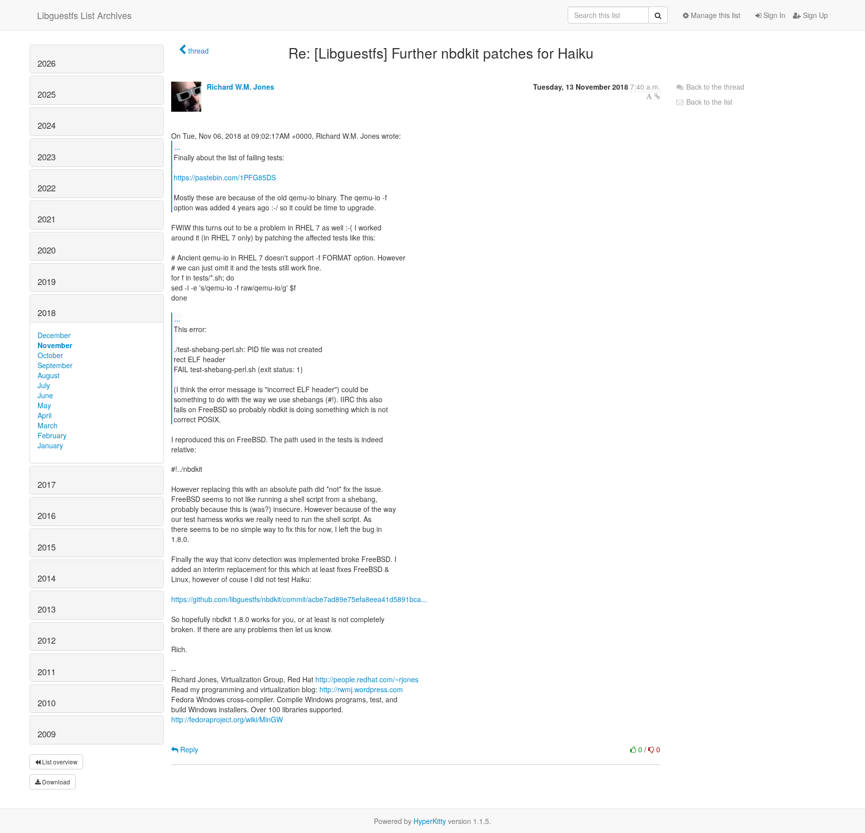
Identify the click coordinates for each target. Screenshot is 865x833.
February (52, 435)
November (55, 345)
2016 (47, 515)
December (54, 335)
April (45, 415)
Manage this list (714, 15)
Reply (188, 749)
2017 (47, 484)
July (44, 385)
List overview (59, 761)
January (50, 445)
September (55, 365)
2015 (47, 547)
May (44, 405)
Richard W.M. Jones (240, 87)
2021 (47, 219)
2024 (47, 125)
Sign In (773, 15)
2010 (47, 703)
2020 (47, 250)
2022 (47, 188)
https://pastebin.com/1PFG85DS (225, 177)
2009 (47, 734)
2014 (47, 578)
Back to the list (708, 102)
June (45, 395)
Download (55, 781)
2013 (47, 609)
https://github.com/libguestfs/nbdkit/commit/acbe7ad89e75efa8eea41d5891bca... (299, 599)
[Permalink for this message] (657, 96)
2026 (47, 63)
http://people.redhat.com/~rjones (366, 679)
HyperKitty (429, 821)
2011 (47, 672)
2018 (47, 313)
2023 (47, 157)
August (49, 375)
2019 (47, 281)
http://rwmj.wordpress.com (361, 689)
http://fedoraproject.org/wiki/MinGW (227, 719)
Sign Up (814, 15)
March (48, 425)
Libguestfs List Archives (84, 15)
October (50, 355)
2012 (47, 640)
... (177, 146)
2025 (47, 94)
